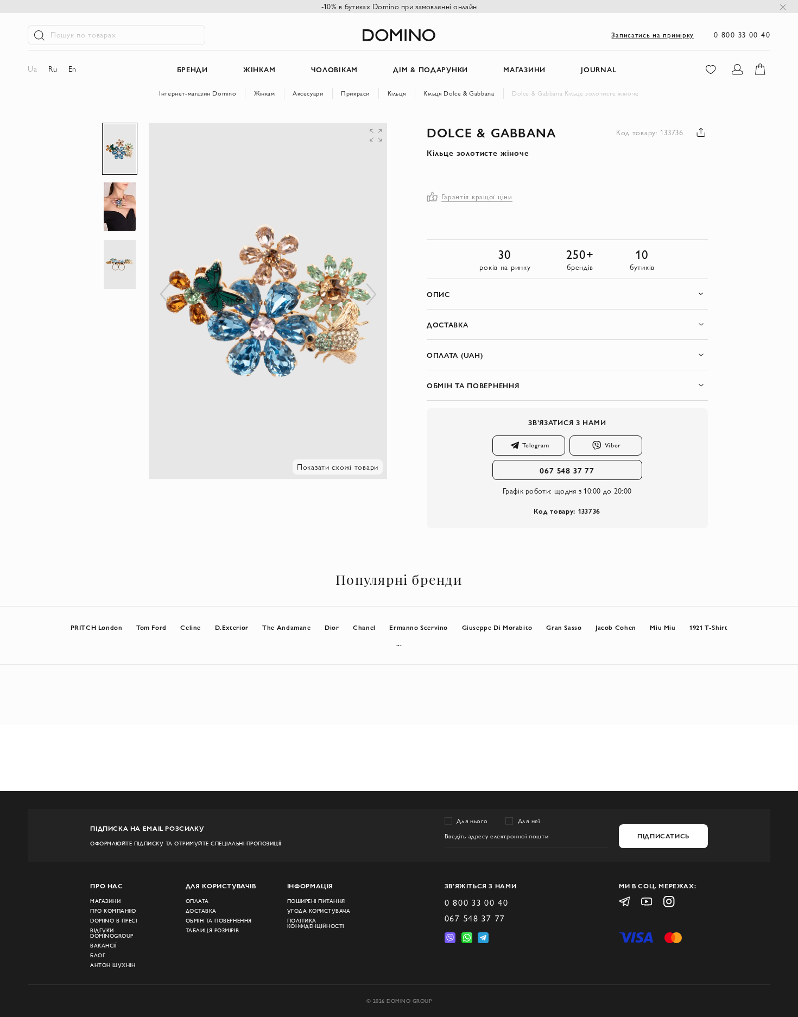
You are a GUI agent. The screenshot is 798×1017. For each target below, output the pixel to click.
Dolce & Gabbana (491, 132)
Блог (97, 955)
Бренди (192, 69)
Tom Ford (151, 627)
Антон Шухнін (112, 965)
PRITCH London (97, 627)
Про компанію (113, 911)
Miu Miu (662, 627)
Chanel (364, 627)
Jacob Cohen (616, 627)
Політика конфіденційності (315, 923)
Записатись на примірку (652, 35)
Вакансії (103, 946)
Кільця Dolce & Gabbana (458, 93)
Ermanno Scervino (418, 627)
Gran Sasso (563, 627)
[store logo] (399, 35)
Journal (598, 69)
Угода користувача (319, 911)
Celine (190, 627)
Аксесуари (308, 93)
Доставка (201, 911)
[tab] (567, 294)
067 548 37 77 (567, 470)
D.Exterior (232, 627)
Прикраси (355, 93)
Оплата (197, 901)
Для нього (472, 820)
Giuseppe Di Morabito (497, 627)
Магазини (105, 901)
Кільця (397, 93)
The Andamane (286, 627)
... (399, 644)
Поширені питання (316, 901)
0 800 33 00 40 (742, 34)
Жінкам (264, 93)
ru (52, 69)
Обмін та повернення (219, 921)
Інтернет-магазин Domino (197, 93)
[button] (310, 144)
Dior (332, 627)
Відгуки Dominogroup (112, 933)
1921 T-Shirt (708, 627)
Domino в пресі (113, 921)
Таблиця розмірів (212, 930)
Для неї (529, 820)
